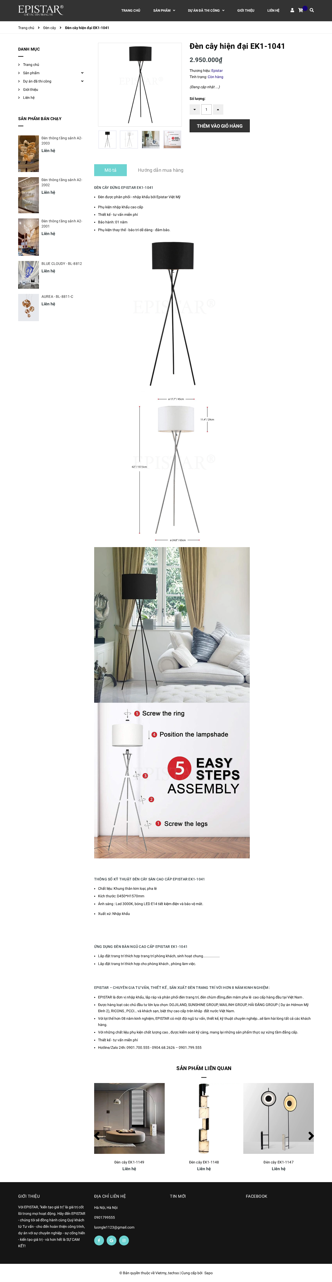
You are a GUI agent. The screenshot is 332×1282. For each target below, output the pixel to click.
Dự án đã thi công (37, 81)
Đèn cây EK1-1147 (204, 1162)
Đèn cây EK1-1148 (129, 1162)
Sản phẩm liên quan (203, 1068)
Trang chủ (31, 65)
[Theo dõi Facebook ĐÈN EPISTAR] (99, 1240)
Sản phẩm (31, 73)
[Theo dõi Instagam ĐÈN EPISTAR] (124, 1240)
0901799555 (104, 1217)
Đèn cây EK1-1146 (279, 1162)
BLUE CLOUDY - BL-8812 (62, 263)
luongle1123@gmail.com (114, 1227)
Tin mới (178, 1196)
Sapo (208, 1273)
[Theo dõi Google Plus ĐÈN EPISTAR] (111, 1240)
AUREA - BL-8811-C (57, 296)
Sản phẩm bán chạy (39, 118)
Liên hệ (28, 97)
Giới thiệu (30, 89)
